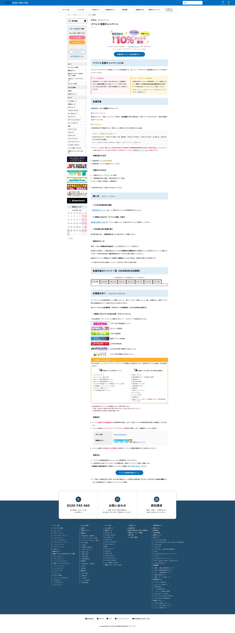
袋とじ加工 (85, 573)
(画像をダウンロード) (139, 442)
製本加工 (83, 570)
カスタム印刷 (84, 525)
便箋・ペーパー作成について (162, 577)
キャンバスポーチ (109, 544)
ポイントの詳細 (141, 49)
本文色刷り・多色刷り (88, 564)
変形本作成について (160, 575)
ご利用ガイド (132, 525)
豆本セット (57, 549)
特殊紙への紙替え (87, 547)
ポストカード (108, 533)
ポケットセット (58, 531)
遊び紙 (84, 568)
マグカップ (107, 551)
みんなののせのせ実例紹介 (162, 598)
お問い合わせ (135, 466)
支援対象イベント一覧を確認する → (129, 54)
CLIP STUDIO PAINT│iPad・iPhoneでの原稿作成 (169, 542)
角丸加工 (84, 575)
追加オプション (85, 530)
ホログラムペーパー (87, 549)
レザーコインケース (110, 558)
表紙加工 (83, 533)
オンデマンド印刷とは (160, 584)
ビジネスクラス (58, 568)
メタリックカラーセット (61, 542)
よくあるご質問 (132, 537)
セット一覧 (56, 525)
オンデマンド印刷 (58, 528)
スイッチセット (58, 556)
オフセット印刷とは (160, 582)
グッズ (78, 42)
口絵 (83, 566)
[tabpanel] (129, 285)
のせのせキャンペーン (133, 46)
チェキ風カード (108, 528)
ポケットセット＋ (59, 533)
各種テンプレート (158, 600)
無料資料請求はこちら (77, 56)
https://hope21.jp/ (120, 434)
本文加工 (83, 561)
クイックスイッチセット (61, 561)
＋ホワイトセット (59, 544)
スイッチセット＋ (59, 559)
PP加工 (84, 545)
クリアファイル (108, 549)
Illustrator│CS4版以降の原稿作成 (164, 549)
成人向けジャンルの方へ (161, 593)
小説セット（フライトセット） (62, 563)
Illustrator (157, 547)
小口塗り (84, 578)
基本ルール (156, 528)
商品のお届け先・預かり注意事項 (138, 530)
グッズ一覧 (108, 525)
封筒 (105, 546)
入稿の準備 (156, 533)
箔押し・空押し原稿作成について (164, 568)
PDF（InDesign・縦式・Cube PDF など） (166, 561)
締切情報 (75, 21)
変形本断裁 (85, 582)
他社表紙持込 (86, 559)
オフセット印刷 (57, 575)
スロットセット (58, 585)
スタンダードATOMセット (61, 578)
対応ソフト (156, 537)
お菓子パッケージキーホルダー (113, 565)
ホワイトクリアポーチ (110, 542)
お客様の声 (131, 528)
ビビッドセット (58, 538)
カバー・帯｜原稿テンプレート (163, 605)
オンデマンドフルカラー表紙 (90, 540)
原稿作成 (155, 530)
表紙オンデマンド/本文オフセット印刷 (64, 554)
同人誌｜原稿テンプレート (162, 603)
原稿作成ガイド (157, 525)
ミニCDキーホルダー (110, 560)
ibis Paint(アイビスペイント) (162, 558)
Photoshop (157, 544)
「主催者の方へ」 (141, 92)
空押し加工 (85, 554)
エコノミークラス (59, 566)
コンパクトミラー (109, 556)
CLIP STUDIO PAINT (160, 540)
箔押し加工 (85, 552)
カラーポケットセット (60, 535)
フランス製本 (86, 580)
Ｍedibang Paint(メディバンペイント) (165, 554)
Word (156, 551)
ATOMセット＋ (58, 580)
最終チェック (157, 535)
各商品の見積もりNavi (98, 222)
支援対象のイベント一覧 (140, 150)
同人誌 (78, 37)
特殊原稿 (155, 565)
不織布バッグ (108, 530)
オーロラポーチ (108, 537)
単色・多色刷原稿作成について (163, 570)
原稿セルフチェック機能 (135, 533)
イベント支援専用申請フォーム (129, 473)
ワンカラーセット (59, 547)
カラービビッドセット (60, 540)
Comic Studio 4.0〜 (160, 563)
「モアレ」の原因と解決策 (162, 591)
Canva (156, 556)
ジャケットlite (58, 570)
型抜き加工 (85, 556)
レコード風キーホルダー (111, 562)
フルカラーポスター (110, 535)
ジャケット (57, 573)
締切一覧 (130, 535)
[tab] (95, 282)
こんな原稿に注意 (159, 589)
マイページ (78, 52)
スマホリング (108, 553)
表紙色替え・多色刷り (88, 536)
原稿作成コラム (157, 579)
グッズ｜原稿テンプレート (162, 608)
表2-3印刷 (85, 542)
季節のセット (56, 551)
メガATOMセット (59, 582)
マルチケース (108, 539)
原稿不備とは (158, 587)
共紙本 (83, 528)
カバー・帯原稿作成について (162, 572)
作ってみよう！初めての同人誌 (163, 596)
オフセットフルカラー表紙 (89, 538)
